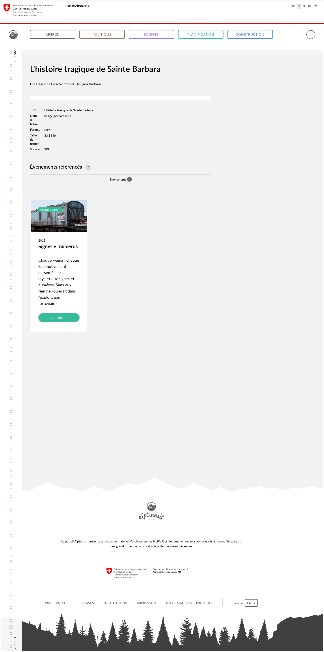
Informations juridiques (190, 603)
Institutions (116, 603)
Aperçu (53, 34)
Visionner (58, 318)
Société (151, 34)
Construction (250, 34)
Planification (200, 34)
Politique (102, 34)
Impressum (147, 603)
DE (293, 6)
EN (315, 6)
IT (304, 6)
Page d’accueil (58, 603)
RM (309, 6)
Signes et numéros (58, 246)
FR (299, 6)
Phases (88, 603)
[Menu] (310, 34)
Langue (238, 603)
